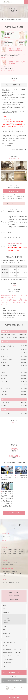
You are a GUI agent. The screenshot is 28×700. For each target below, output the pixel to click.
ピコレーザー (4, 353)
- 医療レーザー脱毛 (7, 616)
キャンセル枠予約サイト (14, 676)
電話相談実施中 (14, 599)
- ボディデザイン (6, 620)
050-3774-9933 (8, 145)
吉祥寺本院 (20, 551)
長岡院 (8, 562)
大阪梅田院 (14, 571)
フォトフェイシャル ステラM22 (7, 369)
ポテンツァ (3, 372)
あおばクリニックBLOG (14, 203)
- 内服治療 (5, 622)
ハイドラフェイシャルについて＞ (7, 70)
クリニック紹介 (6, 636)
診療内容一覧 (6, 612)
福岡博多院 (11, 582)
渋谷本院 (21, 549)
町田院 (14, 553)
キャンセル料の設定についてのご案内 (11, 656)
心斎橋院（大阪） (5, 573)
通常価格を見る (22, 334)
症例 (4, 629)
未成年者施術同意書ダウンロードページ (12, 649)
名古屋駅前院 (4, 564)
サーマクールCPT (5, 365)
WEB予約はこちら (14, 191)
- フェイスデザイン (7, 618)
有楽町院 (8, 551)
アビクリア (3, 394)
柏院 (12, 556)
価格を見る (23, 345)
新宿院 (3, 549)
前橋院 (22, 556)
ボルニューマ (4, 381)
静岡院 (11, 564)
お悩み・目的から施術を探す (9, 642)
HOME (4, 605)
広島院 (3, 575)
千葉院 (8, 556)
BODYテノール (4, 406)
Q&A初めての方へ (7, 633)
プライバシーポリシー (8, 659)
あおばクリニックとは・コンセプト (10, 609)
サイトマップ (6, 666)
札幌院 (3, 536)
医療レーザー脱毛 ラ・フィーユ (7, 334)
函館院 (8, 536)
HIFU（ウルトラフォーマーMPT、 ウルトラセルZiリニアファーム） (7, 345)
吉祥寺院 (3, 553)
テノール (3, 362)
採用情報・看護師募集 (14, 596)
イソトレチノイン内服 (5, 413)
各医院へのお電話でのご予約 (14, 681)
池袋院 (15, 549)
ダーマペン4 (3, 391)
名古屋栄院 (14, 562)
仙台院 (3, 543)
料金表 (4, 626)
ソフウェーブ (3, 385)
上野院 (14, 551)
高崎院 (17, 556)
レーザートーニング (5, 356)
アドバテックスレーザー (6, 388)
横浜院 (3, 556)
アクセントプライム (5, 402)
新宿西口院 (9, 549)
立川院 (9, 553)
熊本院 (17, 582)
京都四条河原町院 (5, 571)
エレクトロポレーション (6, 359)
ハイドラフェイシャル (5, 349)
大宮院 (19, 553)
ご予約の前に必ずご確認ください (15, 243)
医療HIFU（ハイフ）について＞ (7, 57)
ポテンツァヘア (4, 375)
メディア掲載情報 (7, 663)
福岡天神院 (4, 582)
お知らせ (5, 645)
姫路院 (12, 573)
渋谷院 (3, 551)
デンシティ (3, 378)
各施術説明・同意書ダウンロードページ (12, 652)
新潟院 (3, 562)
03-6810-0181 (5, 106)
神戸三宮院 (18, 573)
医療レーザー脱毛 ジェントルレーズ (8, 337)
